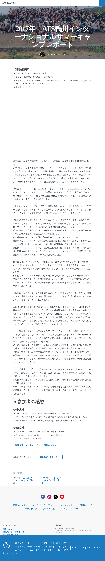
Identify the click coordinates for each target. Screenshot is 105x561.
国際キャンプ (86, 505)
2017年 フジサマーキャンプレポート (51, 480)
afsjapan (50, 54)
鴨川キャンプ (50, 445)
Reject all (86, 548)
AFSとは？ (8, 529)
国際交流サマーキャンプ (26, 445)
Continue (75, 548)
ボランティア (31, 509)
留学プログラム (20, 505)
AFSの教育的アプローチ (14, 532)
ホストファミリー (66, 505)
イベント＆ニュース (71, 509)
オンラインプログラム (43, 505)
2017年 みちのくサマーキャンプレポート (23, 480)
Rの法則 (53, 178)
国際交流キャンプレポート (52, 21)
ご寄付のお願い (50, 509)
